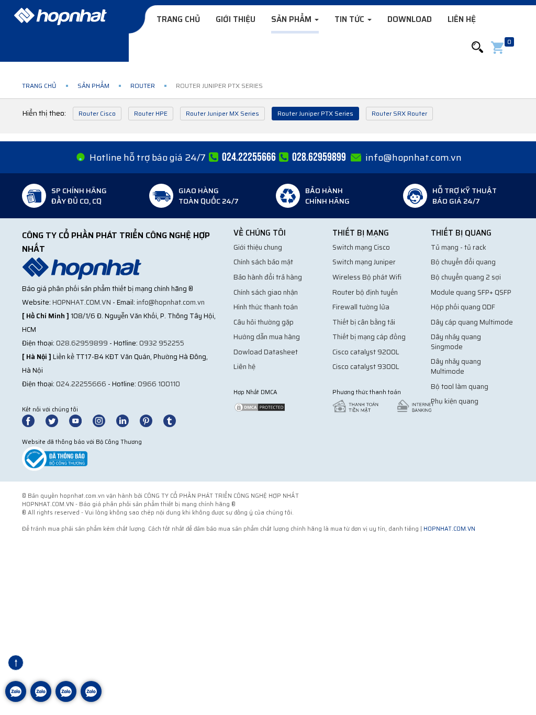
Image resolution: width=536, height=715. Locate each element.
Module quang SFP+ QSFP (471, 292)
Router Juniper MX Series (222, 113)
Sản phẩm (292, 19)
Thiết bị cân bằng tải (363, 322)
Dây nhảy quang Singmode (456, 341)
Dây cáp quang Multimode (472, 322)
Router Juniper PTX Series (315, 113)
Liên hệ (462, 19)
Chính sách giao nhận (265, 292)
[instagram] (104, 420)
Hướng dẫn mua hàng (266, 336)
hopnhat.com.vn (81, 302)
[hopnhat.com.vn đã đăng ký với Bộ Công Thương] (54, 458)
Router (142, 86)
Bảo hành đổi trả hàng (267, 277)
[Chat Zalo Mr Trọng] (65, 699)
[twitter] (57, 420)
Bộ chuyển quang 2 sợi (466, 277)
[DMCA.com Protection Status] (259, 406)
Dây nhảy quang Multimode (456, 366)
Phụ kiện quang (454, 401)
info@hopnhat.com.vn (413, 157)
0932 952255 (161, 343)
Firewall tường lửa (360, 306)
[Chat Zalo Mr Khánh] (91, 699)
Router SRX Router (399, 113)
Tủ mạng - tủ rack (458, 247)
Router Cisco (97, 113)
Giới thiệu (235, 19)
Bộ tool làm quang (459, 386)
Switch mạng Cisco (361, 247)
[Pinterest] (151, 420)
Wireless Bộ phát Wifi (366, 277)
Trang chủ (178, 19)
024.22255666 (81, 383)
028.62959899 (82, 343)
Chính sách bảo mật (263, 261)
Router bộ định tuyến (365, 292)
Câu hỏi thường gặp (263, 322)
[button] (477, 47)
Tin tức (350, 19)
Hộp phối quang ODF (463, 306)
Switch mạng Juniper (364, 261)
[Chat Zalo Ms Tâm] (15, 699)
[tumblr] (174, 420)
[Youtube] (80, 420)
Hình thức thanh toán (265, 306)
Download (409, 19)
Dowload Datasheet (265, 352)
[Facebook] (34, 420)
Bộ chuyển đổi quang (463, 261)
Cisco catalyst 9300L (365, 366)
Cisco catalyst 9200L (365, 352)
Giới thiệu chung (257, 247)
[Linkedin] (127, 420)
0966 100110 (159, 383)
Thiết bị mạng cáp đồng (369, 336)
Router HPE (151, 113)
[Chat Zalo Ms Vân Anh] (40, 699)
